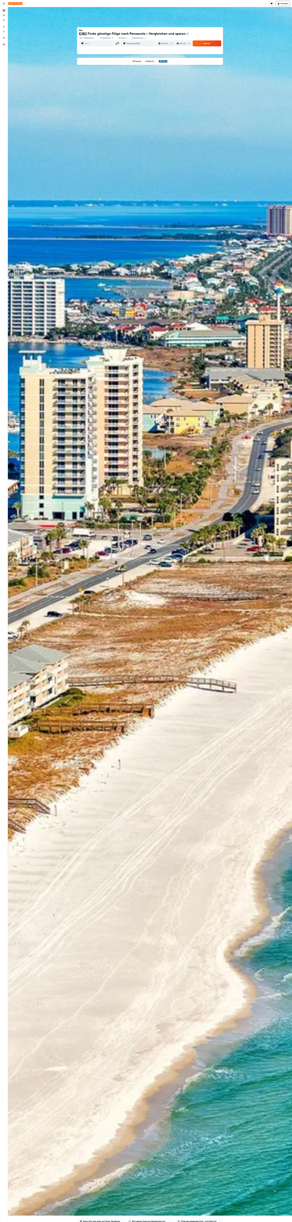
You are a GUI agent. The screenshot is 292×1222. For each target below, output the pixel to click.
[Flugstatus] (4, 31)
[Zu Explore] (4, 26)
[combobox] (87, 38)
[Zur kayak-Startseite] (15, 3)
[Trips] (4, 38)
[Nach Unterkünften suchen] (4, 15)
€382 (83, 34)
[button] (3, 3)
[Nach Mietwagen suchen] (4, 20)
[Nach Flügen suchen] (4, 10)
